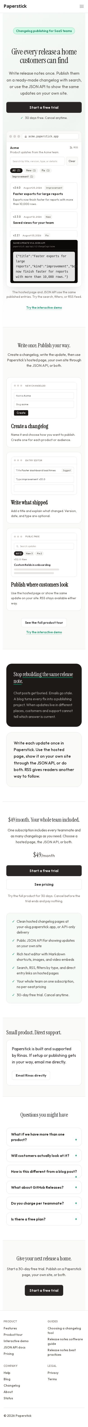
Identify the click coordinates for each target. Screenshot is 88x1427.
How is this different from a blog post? (44, 1171)
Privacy (53, 1373)
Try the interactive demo (44, 308)
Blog (7, 1379)
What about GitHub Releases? (37, 1187)
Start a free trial (44, 107)
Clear (72, 161)
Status (8, 1398)
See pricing (44, 884)
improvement (22, 176)
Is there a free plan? (28, 1219)
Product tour (13, 1335)
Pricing (9, 1354)
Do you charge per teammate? (37, 1203)
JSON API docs (14, 1347)
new (31, 170)
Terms (52, 1379)
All (16, 170)
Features (10, 1328)
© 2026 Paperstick (17, 1416)
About (8, 1392)
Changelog (12, 1385)
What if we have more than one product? (38, 1137)
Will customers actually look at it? (40, 1155)
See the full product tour (44, 623)
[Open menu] (81, 6)
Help (7, 1373)
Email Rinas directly (31, 1075)
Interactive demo (16, 1341)
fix (46, 170)
